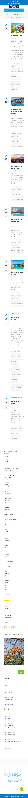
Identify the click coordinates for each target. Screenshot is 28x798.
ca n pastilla (13, 242)
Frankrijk (7, 547)
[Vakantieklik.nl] (14, 7)
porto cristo (13, 384)
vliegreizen (18, 86)
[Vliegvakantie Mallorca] (6, 315)
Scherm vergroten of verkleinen (12, 634)
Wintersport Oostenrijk (10, 702)
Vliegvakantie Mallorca (15, 318)
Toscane (8, 566)
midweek (13, 81)
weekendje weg (20, 199)
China (6, 536)
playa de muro (14, 379)
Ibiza (19, 76)
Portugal (7, 580)
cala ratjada (13, 361)
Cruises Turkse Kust (9, 737)
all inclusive (19, 63)
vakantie (18, 84)
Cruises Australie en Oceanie (11, 714)
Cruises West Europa (9, 743)
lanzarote (13, 79)
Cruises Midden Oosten (10, 730)
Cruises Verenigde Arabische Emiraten (13, 741)
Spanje (18, 81)
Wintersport (10, 781)
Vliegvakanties (8, 502)
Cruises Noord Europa (10, 732)
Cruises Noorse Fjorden (10, 734)
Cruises (6, 463)
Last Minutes (8, 482)
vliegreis (13, 86)
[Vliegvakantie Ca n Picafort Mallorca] (6, 156)
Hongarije (7, 554)
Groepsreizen (8, 473)
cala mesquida (14, 359)
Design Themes (19, 796)
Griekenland (7, 552)
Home (8, 17)
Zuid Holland (7, 622)
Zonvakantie (7, 507)
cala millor (21, 359)
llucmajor (18, 369)
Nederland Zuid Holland (8, 779)
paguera (13, 141)
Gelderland (7, 610)
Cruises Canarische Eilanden (11, 720)
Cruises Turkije (8, 739)
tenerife (13, 84)
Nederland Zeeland (19, 777)
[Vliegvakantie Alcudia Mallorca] (6, 262)
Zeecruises (7, 748)
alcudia (18, 293)
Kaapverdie (7, 568)
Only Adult (7, 484)
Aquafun (6, 459)
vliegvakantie (14, 89)
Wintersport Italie (8, 699)
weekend (13, 199)
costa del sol (20, 71)
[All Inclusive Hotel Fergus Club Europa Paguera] (6, 98)
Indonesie (7, 556)
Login (11, 3)
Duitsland (7, 543)
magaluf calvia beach (15, 371)
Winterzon (7, 505)
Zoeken (5, 668)
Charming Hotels (8, 477)
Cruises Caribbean (9, 723)
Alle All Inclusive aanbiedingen (11, 519)
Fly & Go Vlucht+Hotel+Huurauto (12, 468)
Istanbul (6, 685)
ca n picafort (13, 189)
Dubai (6, 683)
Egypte (6, 545)
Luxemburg (7, 573)
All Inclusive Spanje (16, 36)
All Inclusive (7, 456)
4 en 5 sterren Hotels (9, 475)
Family (6, 466)
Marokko (7, 575)
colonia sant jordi (14, 366)
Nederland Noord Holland (9, 777)
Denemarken (8, 540)
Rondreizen (7, 489)
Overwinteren (8, 486)
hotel (18, 136)
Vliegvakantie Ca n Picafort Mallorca (16, 167)
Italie (6, 559)
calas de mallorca (14, 364)
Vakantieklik (7, 632)
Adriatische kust (9, 561)
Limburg (6, 613)
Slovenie (6, 582)
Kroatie (6, 571)
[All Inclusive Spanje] (6, 25)
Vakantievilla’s (8, 498)
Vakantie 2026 (8, 496)
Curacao (6, 538)
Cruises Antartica (8, 716)
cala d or (19, 356)
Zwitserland (7, 594)
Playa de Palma (14, 382)
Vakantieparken (8, 493)
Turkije (6, 589)
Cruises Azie (7, 718)
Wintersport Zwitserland (10, 704)
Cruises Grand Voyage (9, 725)
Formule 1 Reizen (9, 470)
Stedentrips (7, 491)
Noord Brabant (8, 615)
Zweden (6, 591)
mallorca (18, 79)
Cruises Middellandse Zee (10, 727)
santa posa (18, 387)
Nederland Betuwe (17, 774)
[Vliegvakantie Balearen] (6, 399)
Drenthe (6, 603)
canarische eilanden (15, 68)
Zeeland (6, 620)
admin (13, 38)
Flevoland (7, 606)
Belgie (6, 529)
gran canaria (14, 76)
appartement (14, 428)
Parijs (6, 687)
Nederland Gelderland (17, 776)
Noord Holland (8, 617)
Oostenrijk (7, 578)
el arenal (13, 369)
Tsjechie (6, 587)
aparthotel (19, 425)
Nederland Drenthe (7, 775)
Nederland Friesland (8, 776)
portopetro (19, 384)
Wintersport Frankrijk (9, 697)
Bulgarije (7, 533)
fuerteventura (14, 74)
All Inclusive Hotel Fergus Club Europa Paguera (16, 111)
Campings (7, 461)
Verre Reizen (7, 500)
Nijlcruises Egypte (9, 746)
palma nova (13, 377)
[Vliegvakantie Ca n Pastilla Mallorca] (6, 209)
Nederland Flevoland (16, 775)
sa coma (13, 387)
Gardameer (8, 563)
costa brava (13, 71)
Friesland (7, 608)
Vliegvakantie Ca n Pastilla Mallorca (16, 220)
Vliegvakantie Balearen (15, 402)
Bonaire (6, 531)
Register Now (17, 3)
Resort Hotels (8, 479)
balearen (13, 66)
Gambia (6, 549)
